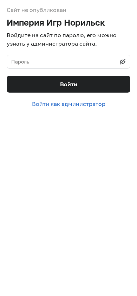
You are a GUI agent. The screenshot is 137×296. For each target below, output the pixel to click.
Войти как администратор (68, 104)
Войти (68, 84)
